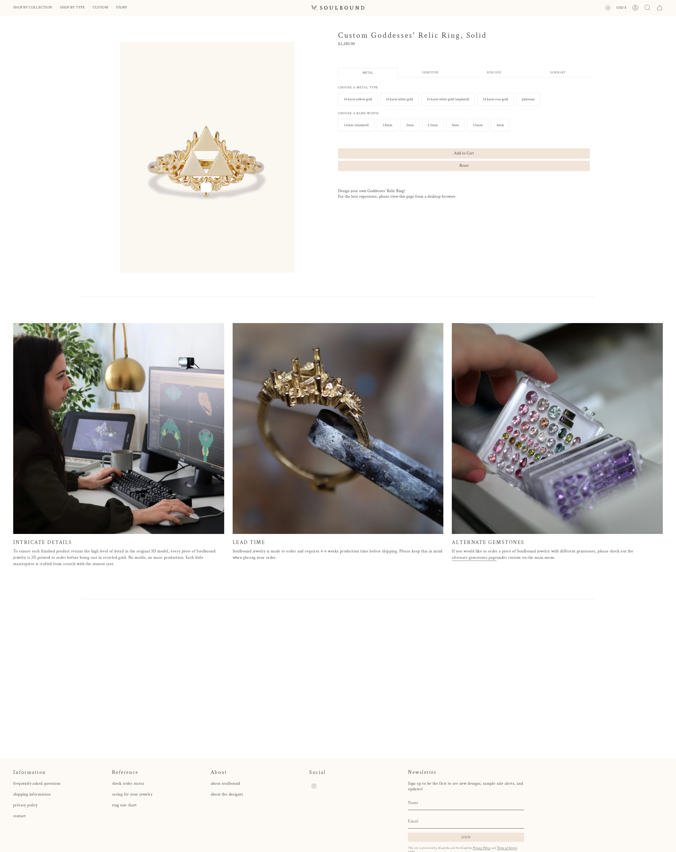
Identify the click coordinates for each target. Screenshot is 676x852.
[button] (32, 7)
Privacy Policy (482, 848)
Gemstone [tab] (430, 72)
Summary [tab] (558, 72)
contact (19, 816)
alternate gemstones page (474, 557)
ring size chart (124, 805)
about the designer (227, 794)
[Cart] (660, 7)
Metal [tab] (368, 73)
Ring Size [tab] (494, 72)
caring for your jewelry (132, 794)
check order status (128, 783)
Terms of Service (507, 848)
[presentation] (358, 87)
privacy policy (25, 805)
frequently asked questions (36, 783)
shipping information (31, 794)
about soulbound (225, 783)
